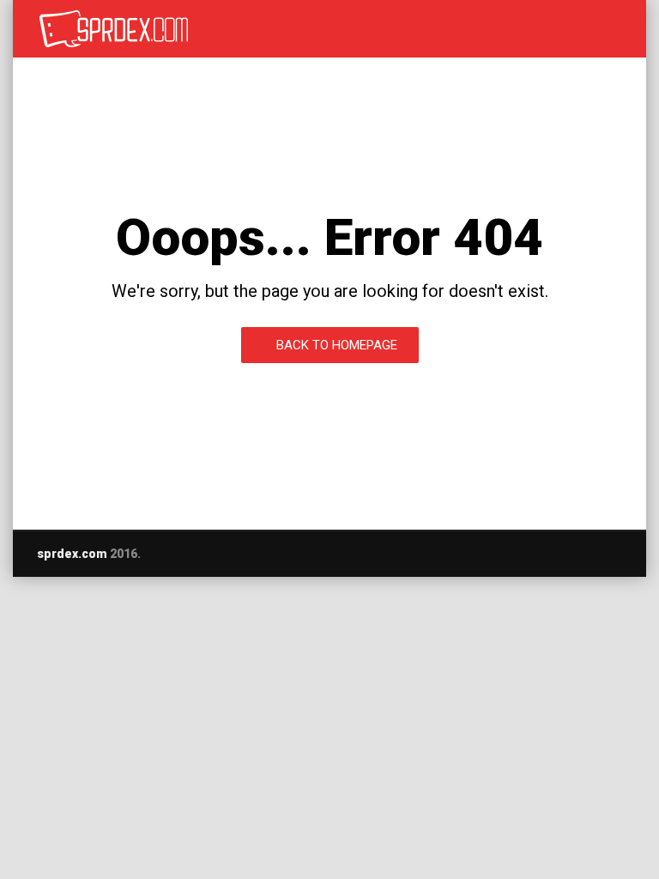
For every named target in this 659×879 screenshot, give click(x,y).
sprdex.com (72, 554)
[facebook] (583, 553)
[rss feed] (616, 553)
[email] (549, 553)
